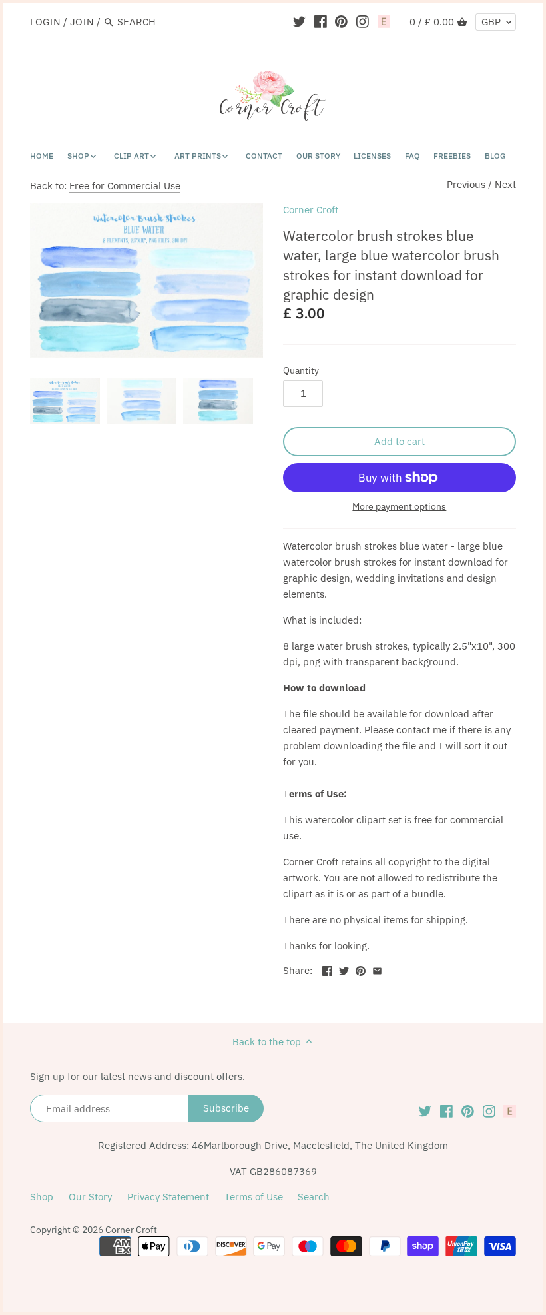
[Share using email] (377, 969)
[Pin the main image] (361, 969)
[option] (65, 401)
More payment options (399, 507)
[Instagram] (362, 21)
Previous (466, 184)
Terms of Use (253, 1196)
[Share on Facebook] (327, 969)
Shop (41, 1196)
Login (45, 21)
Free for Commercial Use (124, 185)
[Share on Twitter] (344, 969)
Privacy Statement (168, 1196)
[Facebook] (320, 21)
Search (314, 1196)
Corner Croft (310, 209)
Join (82, 21)
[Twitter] (299, 21)
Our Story (90, 1196)
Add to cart (399, 441)
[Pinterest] (341, 21)
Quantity (301, 370)
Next (505, 184)
